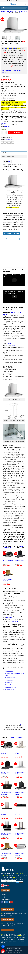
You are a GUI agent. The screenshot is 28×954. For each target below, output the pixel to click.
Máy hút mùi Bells (22, 11)
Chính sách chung (5, 899)
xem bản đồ (16, 877)
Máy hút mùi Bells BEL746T (8, 580)
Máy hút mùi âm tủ (9, 689)
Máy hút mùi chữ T (9, 682)
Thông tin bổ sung (8, 156)
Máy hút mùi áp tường (10, 677)
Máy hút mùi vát (9, 680)
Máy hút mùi (13, 11)
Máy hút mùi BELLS (13, 547)
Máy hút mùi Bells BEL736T (19, 561)
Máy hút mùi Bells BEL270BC (19, 813)
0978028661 (4, 876)
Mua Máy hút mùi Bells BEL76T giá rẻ (13, 724)
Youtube (13, 345)
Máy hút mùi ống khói (10, 685)
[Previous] (3, 25)
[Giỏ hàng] (25, 3)
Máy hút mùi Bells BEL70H (19, 773)
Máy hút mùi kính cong (10, 687)
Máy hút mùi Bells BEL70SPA (8, 561)
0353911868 (19, 873)
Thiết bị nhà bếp (5, 11)
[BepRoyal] (14, 4)
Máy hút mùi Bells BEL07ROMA (6, 793)
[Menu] (2, 4)
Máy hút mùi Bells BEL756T (19, 793)
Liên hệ (3, 897)
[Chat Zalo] (3, 946)
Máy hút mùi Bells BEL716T (6, 813)
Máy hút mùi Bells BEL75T (19, 834)
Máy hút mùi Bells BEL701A (19, 752)
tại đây (10, 344)
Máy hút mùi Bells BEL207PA (19, 854)
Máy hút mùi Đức (9, 671)
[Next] (25, 25)
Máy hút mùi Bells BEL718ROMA (6, 834)
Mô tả (4, 153)
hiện (9, 161)
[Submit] (25, 8)
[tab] (14, 153)
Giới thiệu (3, 894)
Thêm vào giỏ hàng (15, 132)
